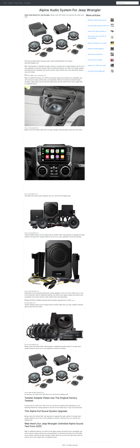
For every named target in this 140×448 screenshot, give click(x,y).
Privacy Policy (18, 3)
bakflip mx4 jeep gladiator (96, 48)
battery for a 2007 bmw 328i (97, 65)
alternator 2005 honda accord (97, 20)
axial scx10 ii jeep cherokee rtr (97, 31)
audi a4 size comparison (95, 54)
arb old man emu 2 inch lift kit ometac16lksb (97, 37)
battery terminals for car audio (97, 43)
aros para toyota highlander (96, 71)
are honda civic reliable (95, 60)
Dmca (5, 3)
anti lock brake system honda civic (98, 25)
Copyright (27, 3)
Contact (10, 3)
